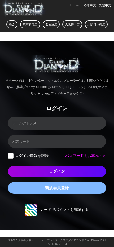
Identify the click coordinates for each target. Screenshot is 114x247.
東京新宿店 (30, 24)
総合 (12, 24)
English (75, 5)
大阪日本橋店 (96, 24)
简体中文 (89, 5)
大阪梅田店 (72, 24)
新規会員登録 (57, 188)
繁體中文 (105, 5)
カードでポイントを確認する (64, 210)
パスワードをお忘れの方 (85, 156)
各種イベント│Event (48, 37)
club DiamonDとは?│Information (18, 36)
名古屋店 (51, 24)
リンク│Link (67, 37)
